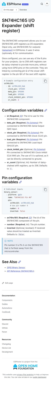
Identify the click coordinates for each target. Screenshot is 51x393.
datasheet (7, 50)
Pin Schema (32, 122)
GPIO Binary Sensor (16, 267)
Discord (5, 324)
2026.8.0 (25, 4)
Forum (4, 332)
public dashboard (39, 377)
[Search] (42, 3)
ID (21, 116)
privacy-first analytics (25, 375)
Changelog (6, 344)
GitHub (5, 328)
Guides (5, 304)
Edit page (9, 283)
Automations (7, 308)
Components (7, 300)
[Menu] (47, 3)
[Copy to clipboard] (45, 81)
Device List (6, 348)
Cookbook (6, 312)
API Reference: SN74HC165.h (20, 271)
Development (7, 352)
